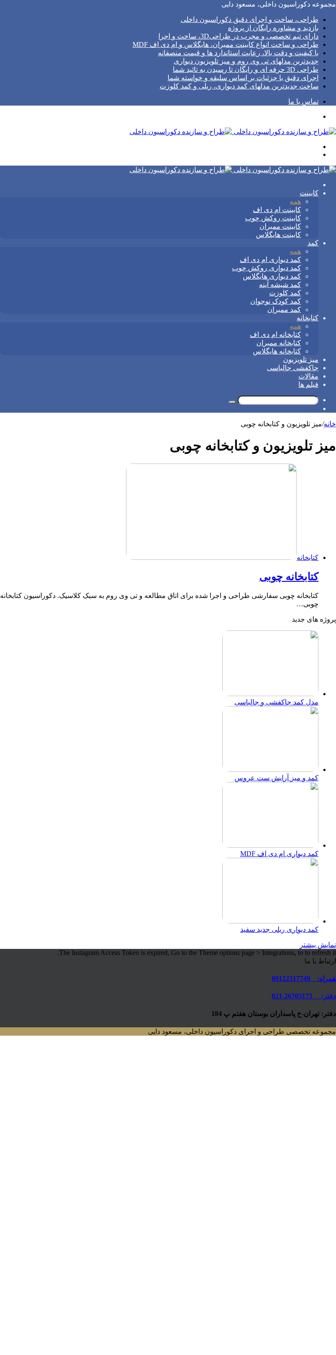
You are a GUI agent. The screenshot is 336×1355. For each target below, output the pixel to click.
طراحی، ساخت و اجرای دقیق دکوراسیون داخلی (249, 19)
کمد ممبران (284, 309)
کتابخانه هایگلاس (277, 351)
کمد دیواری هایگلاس (272, 276)
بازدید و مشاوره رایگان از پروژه (273, 28)
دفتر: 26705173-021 (304, 996)
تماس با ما (303, 101)
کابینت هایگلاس (278, 234)
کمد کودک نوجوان (275, 301)
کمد (313, 243)
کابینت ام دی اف (277, 209)
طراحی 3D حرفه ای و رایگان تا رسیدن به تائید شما (245, 69)
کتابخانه (307, 318)
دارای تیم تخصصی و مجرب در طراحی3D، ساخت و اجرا (238, 36)
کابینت (309, 193)
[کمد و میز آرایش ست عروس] (270, 769)
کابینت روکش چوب (273, 218)
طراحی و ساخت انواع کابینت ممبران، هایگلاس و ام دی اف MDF (225, 44)
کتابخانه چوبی (288, 576)
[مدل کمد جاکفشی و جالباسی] (270, 693)
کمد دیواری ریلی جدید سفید (279, 929)
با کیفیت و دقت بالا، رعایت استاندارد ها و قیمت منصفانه (238, 53)
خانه (330, 424)
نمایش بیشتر (318, 944)
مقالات (308, 376)
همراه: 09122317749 (304, 978)
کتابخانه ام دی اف (275, 334)
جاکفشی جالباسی (292, 367)
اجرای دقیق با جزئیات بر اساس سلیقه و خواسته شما (243, 77)
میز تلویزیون (300, 359)
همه (295, 201)
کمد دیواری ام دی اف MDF (279, 853)
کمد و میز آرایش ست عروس (276, 778)
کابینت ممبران (280, 226)
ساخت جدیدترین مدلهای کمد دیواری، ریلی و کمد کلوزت (239, 86)
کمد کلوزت (285, 293)
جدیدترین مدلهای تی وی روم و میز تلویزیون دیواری (246, 61)
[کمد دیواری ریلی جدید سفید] (270, 921)
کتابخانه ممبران (278, 343)
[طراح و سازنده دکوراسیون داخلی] (233, 131)
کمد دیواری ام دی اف (270, 259)
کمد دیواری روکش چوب (266, 268)
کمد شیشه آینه (280, 284)
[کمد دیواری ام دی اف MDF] (270, 845)
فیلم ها (308, 384)
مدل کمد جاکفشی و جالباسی (276, 702)
